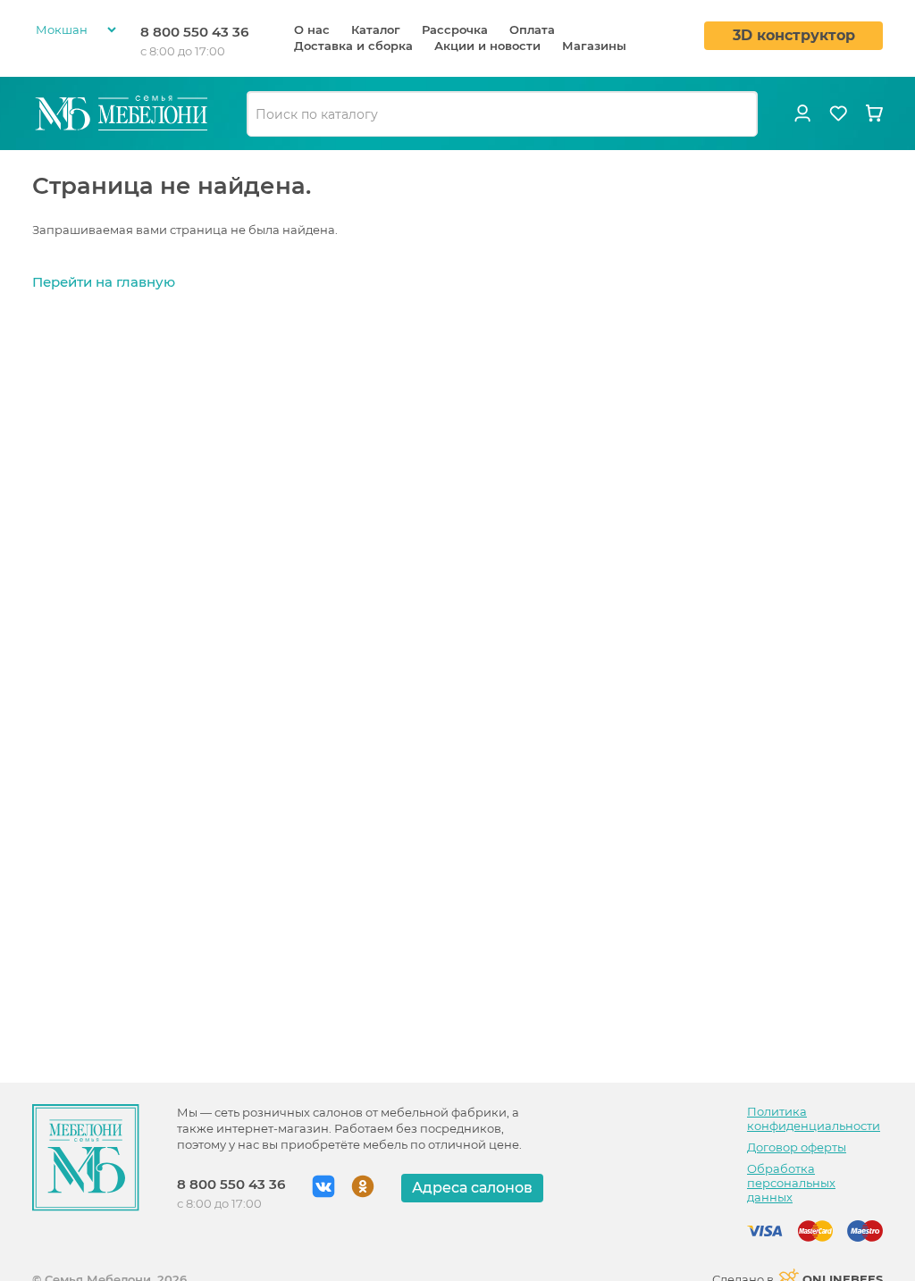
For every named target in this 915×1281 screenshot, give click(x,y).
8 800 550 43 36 (194, 31)
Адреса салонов (472, 1187)
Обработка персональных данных (791, 1182)
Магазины (594, 45)
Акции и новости (487, 45)
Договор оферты (796, 1147)
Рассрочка (455, 29)
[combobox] (502, 114)
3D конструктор (794, 35)
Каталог (375, 29)
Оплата (532, 29)
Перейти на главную (103, 281)
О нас (312, 29)
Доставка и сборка (353, 45)
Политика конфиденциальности (813, 1118)
